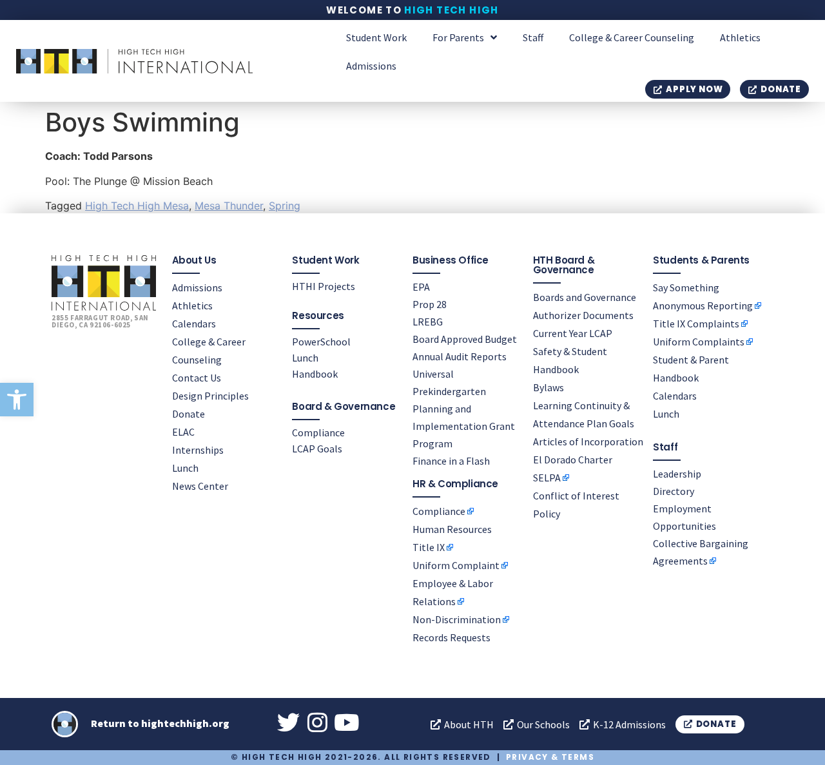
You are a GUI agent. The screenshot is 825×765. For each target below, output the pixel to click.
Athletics (740, 37)
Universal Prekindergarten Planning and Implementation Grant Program (463, 408)
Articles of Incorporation (588, 441)
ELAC (183, 431)
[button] (17, 399)
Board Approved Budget (464, 339)
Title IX (428, 547)
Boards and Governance (584, 297)
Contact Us (196, 377)
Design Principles (210, 395)
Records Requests (451, 637)
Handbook (315, 373)
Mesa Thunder (229, 205)
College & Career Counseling (631, 37)
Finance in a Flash (451, 460)
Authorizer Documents (583, 315)
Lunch (185, 467)
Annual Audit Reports (459, 356)
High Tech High (451, 10)
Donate (188, 413)
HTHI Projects (323, 286)
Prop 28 (429, 304)
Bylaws (548, 387)
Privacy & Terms (550, 756)
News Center (200, 485)
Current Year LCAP (572, 333)
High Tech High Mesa (137, 205)
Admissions (371, 65)
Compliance (318, 432)
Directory (673, 491)
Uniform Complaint (456, 565)
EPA (421, 286)
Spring (284, 205)
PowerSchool (321, 341)
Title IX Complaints (696, 323)
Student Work (376, 37)
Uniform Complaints (698, 341)
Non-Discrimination (456, 619)
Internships (198, 449)
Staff (533, 37)
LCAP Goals (317, 448)
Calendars (194, 323)
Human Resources (452, 529)
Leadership (677, 473)
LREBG (427, 321)
